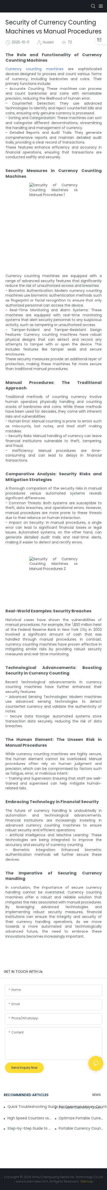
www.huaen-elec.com (32, 1181)
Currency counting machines (34, 68)
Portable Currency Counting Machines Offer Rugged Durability (81, 1107)
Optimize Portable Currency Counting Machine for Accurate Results (81, 1118)
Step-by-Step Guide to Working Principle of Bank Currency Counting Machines (29, 1128)
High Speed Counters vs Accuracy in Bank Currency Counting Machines (29, 1118)
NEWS (96, 1095)
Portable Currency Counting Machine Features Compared (81, 1128)
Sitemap (86, 1181)
